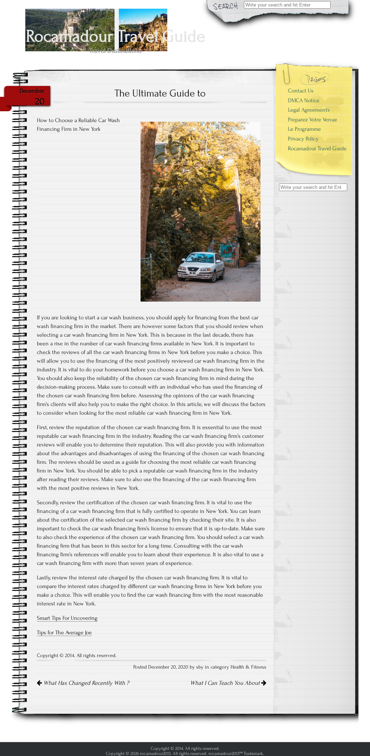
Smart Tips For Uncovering (67, 618)
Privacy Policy (303, 138)
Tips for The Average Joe (64, 632)
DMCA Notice (303, 100)
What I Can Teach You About (225, 683)
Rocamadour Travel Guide (317, 148)
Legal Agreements (309, 110)
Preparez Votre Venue (312, 119)
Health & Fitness (248, 667)
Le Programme (304, 129)
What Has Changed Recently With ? (85, 683)
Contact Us (301, 90)
